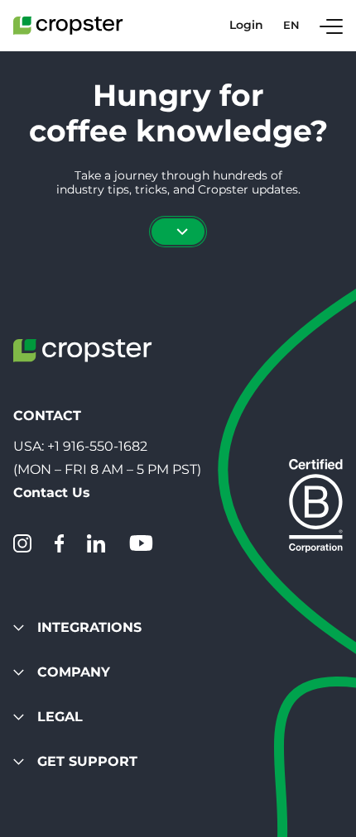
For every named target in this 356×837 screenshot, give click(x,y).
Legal (60, 717)
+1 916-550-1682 (97, 446)
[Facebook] (59, 543)
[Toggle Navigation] (331, 25)
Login (246, 25)
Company (73, 672)
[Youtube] (140, 543)
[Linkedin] (96, 543)
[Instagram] (22, 543)
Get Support (87, 761)
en (291, 25)
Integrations (89, 627)
